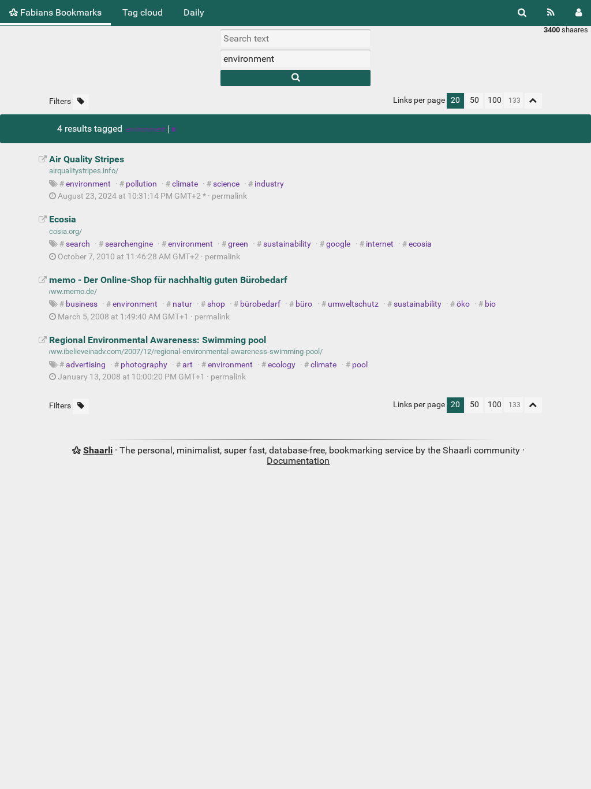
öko (463, 304)
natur (182, 304)
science (226, 184)
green (238, 244)
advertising (86, 365)
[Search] (522, 12)
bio (490, 304)
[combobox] (295, 58)
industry (269, 184)
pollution (141, 184)
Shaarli (98, 450)
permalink (152, 196)
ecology (282, 365)
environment (145, 129)
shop (216, 304)
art (187, 365)
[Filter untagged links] (81, 102)
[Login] (578, 12)
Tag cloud (142, 12)
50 (474, 100)
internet (380, 244)
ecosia (420, 244)
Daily (194, 12)
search (78, 244)
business (82, 304)
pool (360, 365)
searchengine (129, 244)
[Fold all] (533, 101)
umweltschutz (353, 304)
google (338, 244)
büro (304, 304)
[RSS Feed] (551, 12)
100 (495, 100)
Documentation (298, 460)
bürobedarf (260, 304)
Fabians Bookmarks (60, 12)
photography (144, 365)
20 (455, 100)
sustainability (287, 244)
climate (185, 184)
